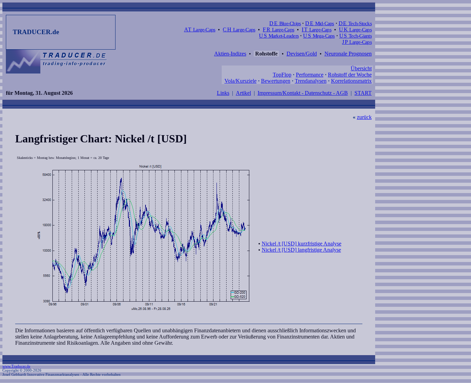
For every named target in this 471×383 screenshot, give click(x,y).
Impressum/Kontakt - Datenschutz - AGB (303, 93)
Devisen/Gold (302, 54)
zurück (364, 117)
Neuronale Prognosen (348, 54)
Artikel (243, 93)
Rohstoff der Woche (350, 75)
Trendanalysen (311, 81)
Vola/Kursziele (240, 81)
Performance (309, 75)
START (363, 93)
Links (223, 93)
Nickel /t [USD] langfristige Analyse (301, 250)
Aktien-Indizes (230, 54)
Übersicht (361, 68)
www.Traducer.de (16, 366)
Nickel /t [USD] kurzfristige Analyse (301, 243)
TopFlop (282, 75)
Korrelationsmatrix (351, 81)
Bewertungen (275, 81)
